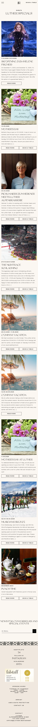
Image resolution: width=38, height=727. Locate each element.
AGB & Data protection (19, 702)
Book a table (31, 2)
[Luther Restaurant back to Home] (19, 3)
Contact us (19, 705)
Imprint (19, 699)
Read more (11, 83)
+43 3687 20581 (19, 718)
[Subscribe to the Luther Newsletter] (34, 631)
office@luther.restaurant (19, 720)
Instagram (19, 658)
